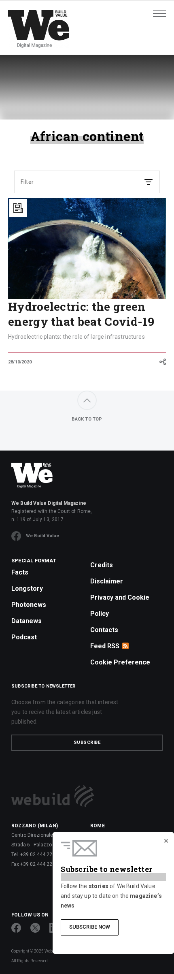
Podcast (24, 637)
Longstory (27, 588)
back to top (87, 419)
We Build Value (42, 535)
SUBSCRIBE (87, 742)
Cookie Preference (120, 662)
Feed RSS (104, 646)
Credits (101, 565)
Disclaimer (106, 581)
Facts (19, 572)
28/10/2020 (20, 362)
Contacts (104, 630)
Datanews (26, 621)
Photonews (28, 605)
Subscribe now (89, 927)
